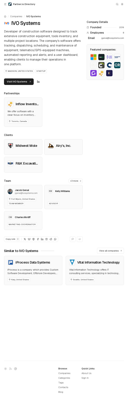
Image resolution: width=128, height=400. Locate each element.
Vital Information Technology (98, 262)
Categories (64, 377)
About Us (87, 373)
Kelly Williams (62, 191)
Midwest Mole (26, 145)
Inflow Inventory (28, 104)
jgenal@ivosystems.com (112, 38)
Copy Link (12, 239)
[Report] (73, 239)
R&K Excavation (27, 163)
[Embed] (80, 239)
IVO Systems (33, 16)
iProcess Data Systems (33, 262)
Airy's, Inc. (63, 145)
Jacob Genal (22, 190)
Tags (61, 382)
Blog (60, 391)
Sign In (85, 377)
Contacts (63, 387)
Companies (16, 16)
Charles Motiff (22, 217)
